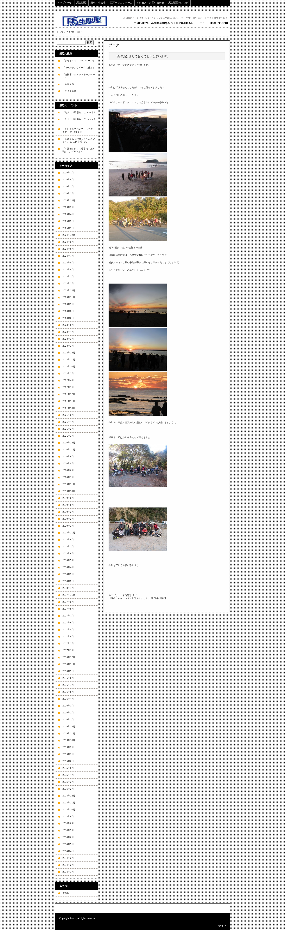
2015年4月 (68, 775)
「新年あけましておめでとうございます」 (142, 56)
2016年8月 (68, 678)
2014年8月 (68, 823)
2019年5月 (68, 505)
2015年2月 (68, 789)
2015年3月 (68, 782)
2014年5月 (68, 844)
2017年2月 (68, 643)
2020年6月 (68, 470)
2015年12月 (68, 726)
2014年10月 (68, 809)
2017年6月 (68, 622)
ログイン (221, 925)
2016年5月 (68, 692)
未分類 (126, 595)
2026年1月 (68, 193)
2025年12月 (68, 200)
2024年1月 (68, 283)
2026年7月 (68, 172)
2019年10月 (68, 491)
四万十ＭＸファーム (121, 2)
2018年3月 (68, 574)
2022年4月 (68, 380)
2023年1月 (68, 346)
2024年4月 (68, 269)
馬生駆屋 (81, 2)
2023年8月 (68, 311)
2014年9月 (68, 816)
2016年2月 (68, 712)
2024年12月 (68, 235)
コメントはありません (136, 598)
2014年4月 (68, 851)
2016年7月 (68, 685)
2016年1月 (68, 719)
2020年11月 (68, 449)
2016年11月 (68, 664)
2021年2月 (68, 429)
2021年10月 (68, 408)
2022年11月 (68, 359)
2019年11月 (68, 484)
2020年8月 (68, 463)
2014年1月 (68, 872)
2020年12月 (68, 442)
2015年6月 (68, 761)
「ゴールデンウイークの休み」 (78, 67)
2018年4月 (68, 567)
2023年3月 (68, 339)
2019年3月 (68, 512)
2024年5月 (68, 262)
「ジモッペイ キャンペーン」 (78, 60)
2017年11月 (68, 595)
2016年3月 (68, 705)
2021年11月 (68, 401)
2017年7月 (68, 615)
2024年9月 (68, 242)
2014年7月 (68, 830)
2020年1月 (68, 477)
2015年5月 (68, 768)
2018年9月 (68, 539)
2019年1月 (68, 526)
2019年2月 (68, 519)
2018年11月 (68, 532)
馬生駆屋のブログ (178, 2)
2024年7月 (68, 256)
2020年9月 (68, 456)
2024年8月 (68, 249)
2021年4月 (68, 422)
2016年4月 (68, 699)
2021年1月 (68, 436)
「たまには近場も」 (72, 112)
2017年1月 (68, 650)
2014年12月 (68, 795)
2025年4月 (68, 214)
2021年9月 (68, 415)
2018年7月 (68, 546)
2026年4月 (68, 179)
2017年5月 (68, 629)
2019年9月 (68, 498)
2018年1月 (68, 588)
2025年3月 (68, 221)
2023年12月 (68, 290)
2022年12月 (68, 352)
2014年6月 (68, 837)
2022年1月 (68, 387)
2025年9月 (68, 207)
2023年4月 (68, 332)
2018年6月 (68, 553)
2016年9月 (68, 671)
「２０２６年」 (70, 91)
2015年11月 (68, 733)
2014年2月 (68, 865)
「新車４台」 (69, 84)
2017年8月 (68, 609)
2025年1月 (68, 228)
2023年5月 (68, 325)
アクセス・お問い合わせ (150, 2)
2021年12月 (68, 394)
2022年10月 (68, 366)
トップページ (64, 2)
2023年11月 (68, 297)
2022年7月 (68, 373)
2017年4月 (68, 636)
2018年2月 (68, 581)
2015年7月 (68, 754)
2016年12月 (68, 657)
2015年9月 (68, 747)
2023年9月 (68, 304)
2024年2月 (68, 276)
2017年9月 (68, 602)
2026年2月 (68, 186)
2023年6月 (68, 318)
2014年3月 (68, 858)
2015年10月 (68, 740)
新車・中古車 (98, 2)
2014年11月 (68, 802)
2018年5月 (68, 560)
